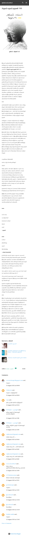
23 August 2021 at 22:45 (12, 519)
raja (7, 400)
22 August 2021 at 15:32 (12, 480)
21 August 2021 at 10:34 (12, 405)
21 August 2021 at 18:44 (12, 439)
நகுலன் (11, 368)
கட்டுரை (8, 368)
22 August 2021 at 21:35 (12, 490)
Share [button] (23, 368)
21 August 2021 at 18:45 (12, 449)
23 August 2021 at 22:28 (12, 500)
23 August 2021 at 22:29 (13, 509)
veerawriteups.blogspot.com (14, 380)
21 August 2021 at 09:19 (12, 395)
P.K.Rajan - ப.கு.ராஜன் (12, 409)
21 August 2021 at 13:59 (12, 429)
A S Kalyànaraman (11, 475)
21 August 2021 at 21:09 (12, 470)
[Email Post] (16, 368)
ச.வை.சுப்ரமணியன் (11, 463)
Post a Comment (6, 523)
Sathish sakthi (10, 514)
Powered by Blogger (15, 533)
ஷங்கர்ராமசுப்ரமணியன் (7, 2)
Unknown (9, 390)
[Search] (23, 3)
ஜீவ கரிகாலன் (9, 494)
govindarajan (10, 485)
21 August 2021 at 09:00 (13, 385)
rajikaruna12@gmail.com (13, 434)
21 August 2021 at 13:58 (12, 418)
